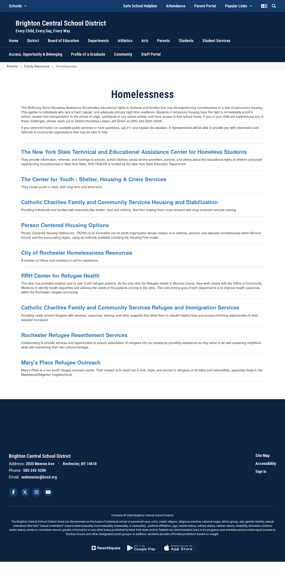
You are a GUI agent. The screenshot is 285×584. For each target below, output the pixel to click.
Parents (12, 66)
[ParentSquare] (105, 548)
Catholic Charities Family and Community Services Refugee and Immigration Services (130, 307)
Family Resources (36, 66)
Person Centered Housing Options (65, 225)
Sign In (260, 471)
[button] (18, 6)
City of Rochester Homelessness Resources (76, 252)
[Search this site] (274, 6)
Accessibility (265, 463)
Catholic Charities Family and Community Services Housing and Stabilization (119, 202)
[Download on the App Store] (178, 548)
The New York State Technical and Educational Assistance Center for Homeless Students (134, 151)
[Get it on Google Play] (141, 548)
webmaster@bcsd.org (39, 477)
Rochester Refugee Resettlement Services (74, 335)
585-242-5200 (34, 470)
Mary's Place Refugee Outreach (61, 362)
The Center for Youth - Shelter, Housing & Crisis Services (93, 179)
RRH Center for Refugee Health (60, 275)
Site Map (262, 455)
